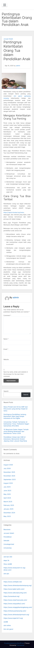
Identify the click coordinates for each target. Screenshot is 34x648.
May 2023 (7, 516)
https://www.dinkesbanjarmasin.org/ (16, 614)
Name (5, 339)
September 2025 (10, 479)
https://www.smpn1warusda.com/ (15, 600)
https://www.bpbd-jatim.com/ (14, 589)
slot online (7, 625)
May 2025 (7, 494)
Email (5, 349)
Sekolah (6, 540)
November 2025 (9, 476)
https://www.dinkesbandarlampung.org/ (18, 585)
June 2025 (7, 490)
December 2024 (9, 513)
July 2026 (7, 468)
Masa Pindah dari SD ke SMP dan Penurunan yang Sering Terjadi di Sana (16, 409)
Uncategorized (9, 544)
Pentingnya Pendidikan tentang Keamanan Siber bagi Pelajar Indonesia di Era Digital (15, 416)
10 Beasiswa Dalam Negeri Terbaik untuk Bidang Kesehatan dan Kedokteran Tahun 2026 (16, 431)
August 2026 (8, 465)
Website (6, 359)
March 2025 (8, 501)
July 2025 (7, 487)
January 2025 (8, 509)
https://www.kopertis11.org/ (13, 618)
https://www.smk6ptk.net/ (13, 582)
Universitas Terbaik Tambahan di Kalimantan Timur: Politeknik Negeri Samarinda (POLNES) (16, 424)
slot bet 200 (8, 557)
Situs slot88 (8, 564)
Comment (7, 315)
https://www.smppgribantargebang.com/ (18, 607)
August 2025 (8, 483)
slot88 (6, 622)
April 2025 (7, 498)
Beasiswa (7, 529)
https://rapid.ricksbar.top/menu (13, 212)
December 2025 (9, 472)
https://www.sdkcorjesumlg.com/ (15, 593)
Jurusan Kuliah (8, 39)
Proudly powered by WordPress (14, 643)
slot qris (6, 573)
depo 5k (6, 560)
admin (18, 65)
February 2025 (9, 505)
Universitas (8, 548)
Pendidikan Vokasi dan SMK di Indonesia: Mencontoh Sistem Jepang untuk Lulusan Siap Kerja (15, 439)
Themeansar (20, 645)
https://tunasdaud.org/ (11, 596)
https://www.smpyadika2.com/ (14, 603)
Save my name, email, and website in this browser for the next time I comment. (15, 374)
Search (6, 391)
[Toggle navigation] (4, 5)
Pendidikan (8, 537)
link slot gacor (8, 629)
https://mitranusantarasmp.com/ (15, 611)
